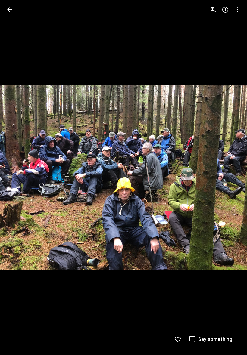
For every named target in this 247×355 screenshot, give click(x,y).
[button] (16, 177)
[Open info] (225, 10)
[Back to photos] (9, 9)
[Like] (177, 339)
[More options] (237, 10)
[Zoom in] (213, 10)
